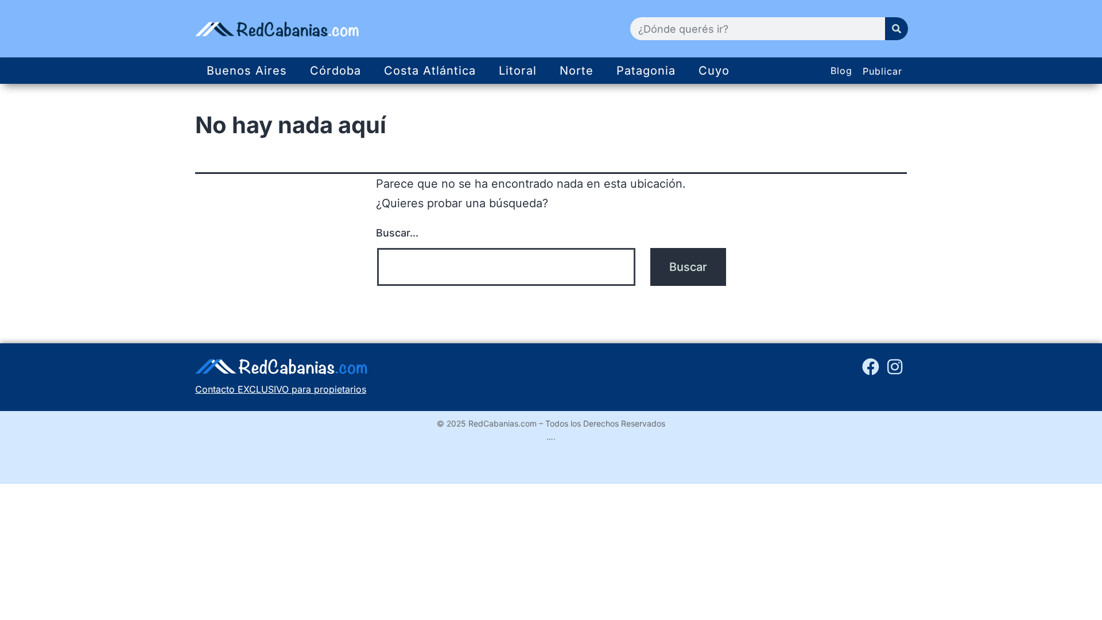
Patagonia (646, 71)
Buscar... (397, 233)
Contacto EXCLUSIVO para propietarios (280, 389)
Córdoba (335, 71)
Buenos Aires (247, 71)
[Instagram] (895, 367)
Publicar (882, 71)
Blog (841, 70)
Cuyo (714, 71)
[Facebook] (871, 367)
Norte (576, 71)
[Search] (896, 28)
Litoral (518, 71)
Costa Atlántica (430, 71)
